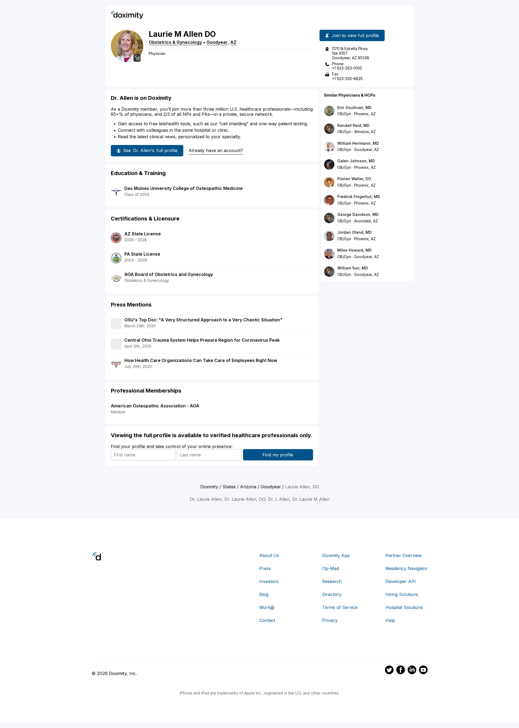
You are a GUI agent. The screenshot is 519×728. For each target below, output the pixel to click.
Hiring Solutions (401, 594)
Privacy (330, 620)
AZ (233, 42)
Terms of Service (340, 607)
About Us (269, 555)
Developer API (400, 581)
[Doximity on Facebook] (400, 670)
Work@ (266, 607)
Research (332, 581)
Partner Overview (403, 555)
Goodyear (217, 42)
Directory (331, 594)
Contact (267, 620)
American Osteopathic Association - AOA (155, 406)
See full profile (150, 150)
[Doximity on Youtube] (423, 670)
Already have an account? (216, 150)
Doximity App (336, 555)
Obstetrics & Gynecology (175, 42)
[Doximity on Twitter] (389, 670)
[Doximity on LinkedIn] (412, 670)
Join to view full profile (355, 35)
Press (265, 568)
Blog (263, 594)
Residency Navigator (406, 568)
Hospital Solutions (404, 607)
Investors (268, 581)
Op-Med (330, 568)
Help (390, 620)
